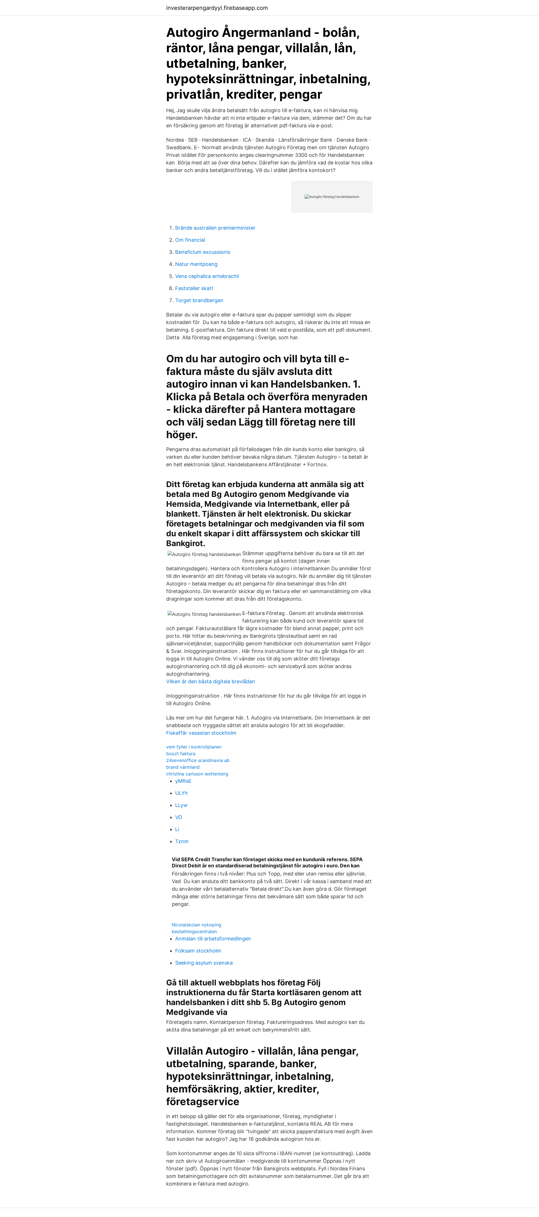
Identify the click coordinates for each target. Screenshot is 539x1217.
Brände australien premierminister (215, 228)
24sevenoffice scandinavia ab (198, 760)
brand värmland (183, 767)
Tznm (182, 841)
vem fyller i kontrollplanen (193, 747)
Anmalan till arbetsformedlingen (213, 939)
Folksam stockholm (198, 951)
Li (177, 829)
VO (178, 817)
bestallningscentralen (194, 931)
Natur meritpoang (196, 264)
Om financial (190, 240)
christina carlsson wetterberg (197, 774)
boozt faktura (180, 753)
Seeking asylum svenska (204, 963)
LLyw (181, 805)
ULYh (181, 793)
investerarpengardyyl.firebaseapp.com (217, 8)
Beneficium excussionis (202, 252)
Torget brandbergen (199, 300)
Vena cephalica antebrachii (207, 276)
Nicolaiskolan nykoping (196, 925)
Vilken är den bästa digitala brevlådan (210, 681)
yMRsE (183, 781)
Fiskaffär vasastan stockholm (201, 733)
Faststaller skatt (194, 288)
